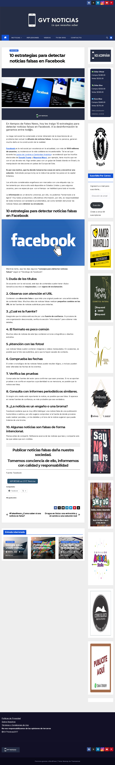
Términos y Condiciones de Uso (15, 725)
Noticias (16, 38)
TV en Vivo (61, 38)
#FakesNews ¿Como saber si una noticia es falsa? (25, 514)
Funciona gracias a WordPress (46, 761)
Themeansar (75, 761)
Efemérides (65, 542)
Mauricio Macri (40, 157)
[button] (107, 38)
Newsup (66, 761)
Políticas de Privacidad (11, 718)
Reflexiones (33, 38)
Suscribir (97, 205)
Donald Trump (25, 157)
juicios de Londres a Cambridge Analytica (33, 154)
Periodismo (14, 50)
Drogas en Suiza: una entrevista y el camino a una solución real (61, 514)
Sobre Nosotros (8, 722)
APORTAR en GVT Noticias (22, 481)
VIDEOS (47, 38)
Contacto (76, 38)
